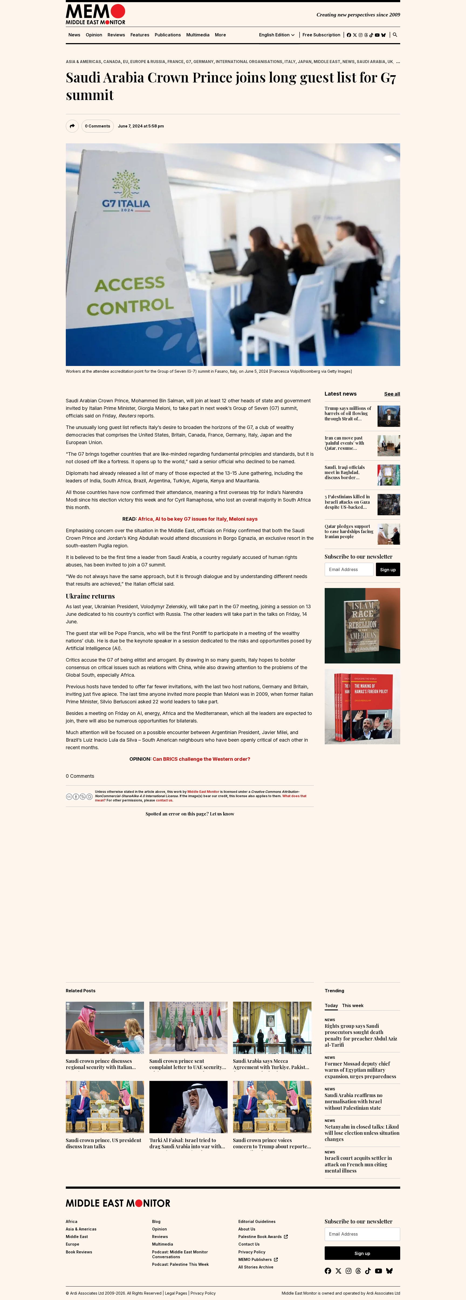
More (220, 34)
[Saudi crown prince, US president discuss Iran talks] (105, 1107)
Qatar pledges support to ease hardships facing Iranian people (349, 531)
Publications (168, 34)
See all (392, 394)
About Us (246, 1229)
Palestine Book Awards (260, 1236)
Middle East (327, 61)
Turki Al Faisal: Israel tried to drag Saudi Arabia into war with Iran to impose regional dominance (185, 1144)
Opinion (94, 34)
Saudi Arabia (371, 61)
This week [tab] (353, 1005)
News (74, 34)
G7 (188, 61)
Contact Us (249, 1244)
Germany (203, 61)
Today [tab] (331, 1005)
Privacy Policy (251, 1252)
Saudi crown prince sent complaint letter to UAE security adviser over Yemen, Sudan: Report (185, 1064)
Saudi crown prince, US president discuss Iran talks (103, 1143)
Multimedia (198, 34)
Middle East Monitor (203, 792)
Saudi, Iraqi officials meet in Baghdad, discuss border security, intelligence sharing (346, 472)
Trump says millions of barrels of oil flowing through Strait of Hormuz (348, 413)
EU (125, 61)
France (175, 61)
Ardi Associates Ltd (383, 1293)
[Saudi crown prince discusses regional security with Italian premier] (105, 1028)
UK (390, 61)
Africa (71, 1221)
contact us (164, 800)
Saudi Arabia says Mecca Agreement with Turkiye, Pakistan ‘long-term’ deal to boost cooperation (272, 1064)
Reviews (116, 34)
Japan (304, 61)
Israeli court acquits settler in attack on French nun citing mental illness (358, 1164)
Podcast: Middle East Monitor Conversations (180, 1254)
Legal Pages (176, 1293)
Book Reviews (79, 1252)
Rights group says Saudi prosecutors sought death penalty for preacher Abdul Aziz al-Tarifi (361, 1035)
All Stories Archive (255, 1267)
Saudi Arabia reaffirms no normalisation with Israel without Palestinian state (353, 1101)
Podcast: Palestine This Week (180, 1264)
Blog (156, 1221)
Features (140, 34)
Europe (72, 1244)
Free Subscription (321, 34)
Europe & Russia (147, 61)
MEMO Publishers (255, 1259)
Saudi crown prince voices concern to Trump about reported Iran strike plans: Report (271, 1144)
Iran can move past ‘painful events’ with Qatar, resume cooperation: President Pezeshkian (348, 443)
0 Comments (97, 126)
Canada (112, 61)
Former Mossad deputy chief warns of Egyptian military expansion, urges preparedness (360, 1070)
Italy (290, 61)
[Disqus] (190, 891)
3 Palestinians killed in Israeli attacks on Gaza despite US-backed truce (347, 502)
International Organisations (249, 61)
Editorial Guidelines (257, 1221)
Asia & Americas (83, 61)
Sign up (388, 569)
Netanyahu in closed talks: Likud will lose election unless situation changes (362, 1133)
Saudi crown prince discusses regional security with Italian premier (99, 1064)
